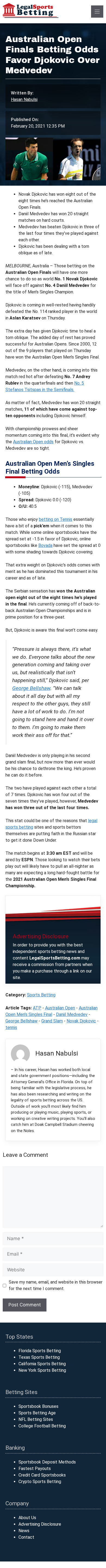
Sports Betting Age (37, 1412)
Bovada (45, 545)
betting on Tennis (55, 519)
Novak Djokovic (81, 1021)
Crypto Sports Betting (39, 1481)
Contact (26, 1537)
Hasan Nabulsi (24, 99)
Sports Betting (41, 994)
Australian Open (60, 1008)
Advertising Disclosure (39, 1524)
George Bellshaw (31, 688)
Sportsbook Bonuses (38, 1406)
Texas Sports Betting (39, 1357)
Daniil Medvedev (72, 1014)
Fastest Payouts (34, 1468)
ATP (37, 1008)
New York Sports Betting (42, 1370)
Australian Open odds (33, 441)
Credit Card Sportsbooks (42, 1475)
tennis (11, 1027)
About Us (27, 1517)
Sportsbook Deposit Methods (47, 1462)
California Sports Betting (42, 1363)
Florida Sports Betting (39, 1350)
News (23, 1530)
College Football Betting (42, 1425)
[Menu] (97, 11)
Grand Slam (52, 1021)
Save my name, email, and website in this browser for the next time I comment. (55, 1285)
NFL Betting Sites (35, 1419)
